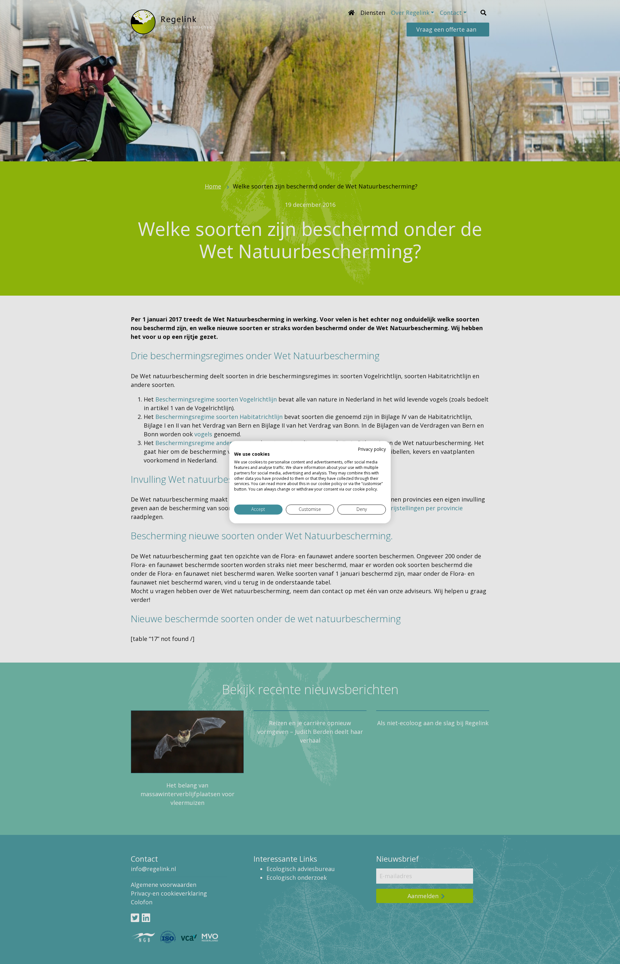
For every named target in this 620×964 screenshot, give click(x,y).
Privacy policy (372, 449)
